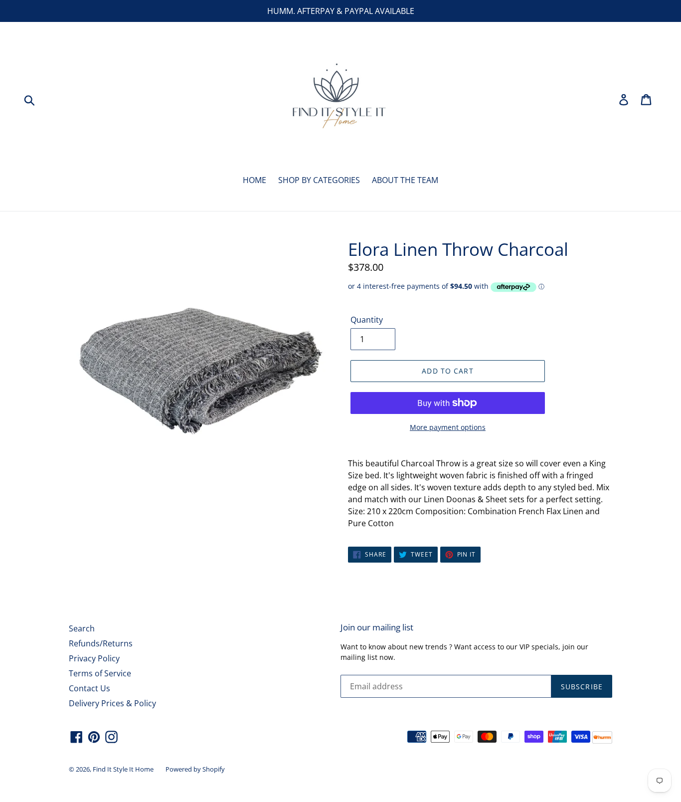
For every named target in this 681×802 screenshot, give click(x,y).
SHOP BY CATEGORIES (319, 180)
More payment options (448, 427)
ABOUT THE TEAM (405, 180)
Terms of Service (100, 673)
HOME (254, 180)
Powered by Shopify (195, 769)
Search (82, 628)
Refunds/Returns (101, 643)
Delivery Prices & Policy (112, 703)
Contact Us (89, 688)
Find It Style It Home (123, 769)
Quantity (366, 319)
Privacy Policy (94, 658)
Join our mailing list (376, 627)
